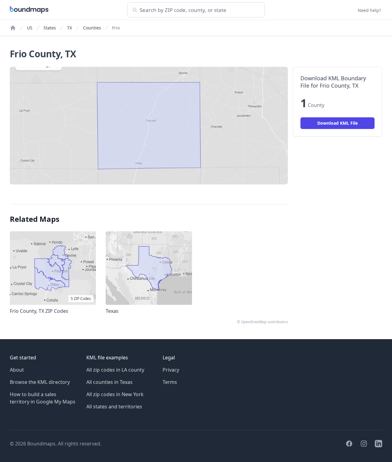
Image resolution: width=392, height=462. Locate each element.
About (17, 369)
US (29, 28)
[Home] (13, 28)
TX (69, 28)
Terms (170, 382)
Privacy (171, 369)
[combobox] (196, 9)
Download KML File (337, 123)
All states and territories (114, 406)
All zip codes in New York (115, 394)
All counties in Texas (109, 382)
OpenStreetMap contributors (264, 321)
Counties (92, 28)
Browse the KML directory (40, 382)
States (49, 28)
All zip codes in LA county (115, 369)
